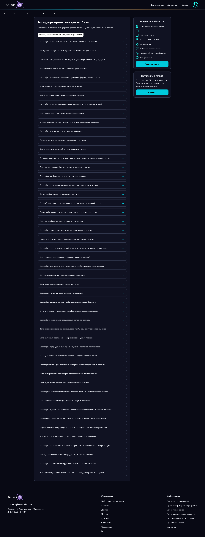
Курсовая (105, 518)
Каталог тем (172, 4)
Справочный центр (175, 509)
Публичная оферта (175, 522)
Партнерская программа (178, 501)
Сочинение (106, 522)
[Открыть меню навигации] (195, 4)
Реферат (105, 505)
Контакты (171, 526)
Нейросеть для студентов (112, 501)
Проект (104, 514)
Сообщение (106, 526)
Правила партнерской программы (182, 505)
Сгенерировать (152, 64)
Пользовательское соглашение (180, 518)
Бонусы (185, 4)
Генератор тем (157, 4)
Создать (152, 92)
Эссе (103, 531)
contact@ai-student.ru (19, 504)
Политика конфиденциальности (181, 514)
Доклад (104, 509)
